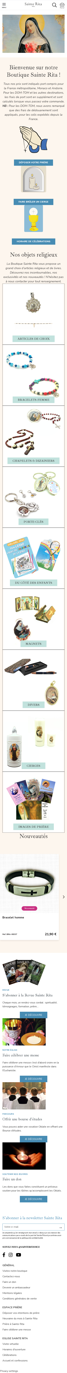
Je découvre (33, 1015)
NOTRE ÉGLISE (9, 1050)
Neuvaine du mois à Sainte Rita (19, 1318)
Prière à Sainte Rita (13, 1324)
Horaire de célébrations (33, 241)
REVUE (5, 990)
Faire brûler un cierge (33, 201)
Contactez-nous (11, 1276)
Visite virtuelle (10, 1344)
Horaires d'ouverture (14, 1349)
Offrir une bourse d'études (22, 1119)
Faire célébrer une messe (20, 1055)
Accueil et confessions (15, 1360)
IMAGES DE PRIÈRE (33, 827)
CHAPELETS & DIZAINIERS (33, 461)
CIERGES (33, 766)
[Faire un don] (33, 1156)
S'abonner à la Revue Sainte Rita (27, 995)
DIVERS (34, 705)
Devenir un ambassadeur (16, 1287)
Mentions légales (12, 1293)
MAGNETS (33, 644)
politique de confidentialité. (32, 1238)
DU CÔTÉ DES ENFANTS (33, 583)
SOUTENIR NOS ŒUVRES (15, 1174)
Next (63, 897)
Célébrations (9, 1355)
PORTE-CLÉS (33, 522)
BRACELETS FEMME (33, 400)
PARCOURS (8, 1114)
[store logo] (33, 4)
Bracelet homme (13, 917)
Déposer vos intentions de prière (21, 1313)
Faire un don (11, 1179)
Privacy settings (9, 1371)
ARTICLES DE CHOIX (34, 339)
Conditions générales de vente (19, 1298)
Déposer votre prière (33, 162)
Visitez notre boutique (14, 1271)
